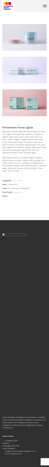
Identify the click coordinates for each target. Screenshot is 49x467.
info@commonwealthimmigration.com (20, 451)
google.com (18, 192)
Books (14, 181)
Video (20, 181)
